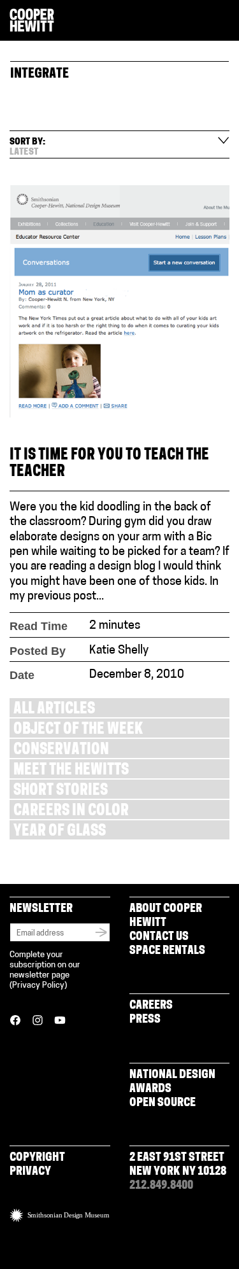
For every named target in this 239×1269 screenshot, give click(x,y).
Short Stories (60, 791)
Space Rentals (167, 951)
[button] (224, 21)
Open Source (162, 1103)
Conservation (61, 750)
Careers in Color (71, 811)
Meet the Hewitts (71, 771)
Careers (151, 1006)
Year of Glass (59, 832)
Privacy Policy (38, 985)
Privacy (30, 1172)
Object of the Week (78, 730)
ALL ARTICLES (54, 710)
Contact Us (159, 937)
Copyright (37, 1158)
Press (145, 1020)
